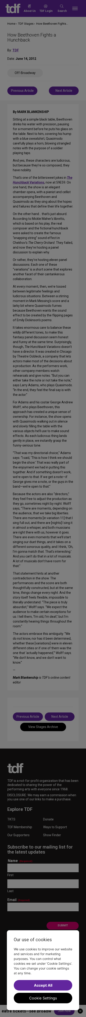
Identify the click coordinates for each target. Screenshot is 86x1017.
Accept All (43, 985)
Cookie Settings (43, 998)
